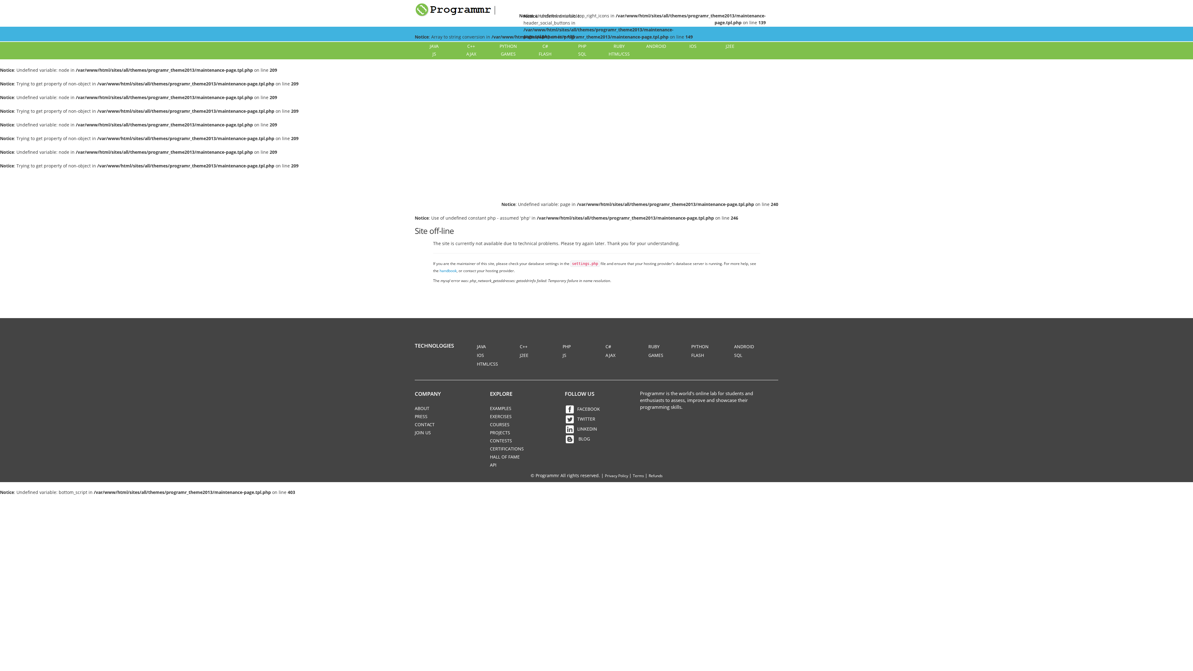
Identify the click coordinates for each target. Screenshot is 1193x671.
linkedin (587, 429)
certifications (507, 449)
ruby (619, 46)
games (508, 54)
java (434, 46)
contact (425, 424)
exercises (501, 416)
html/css (619, 54)
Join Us (423, 433)
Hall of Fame (505, 457)
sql (582, 54)
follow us (579, 393)
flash (545, 54)
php (582, 46)
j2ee (730, 46)
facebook (588, 409)
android (656, 46)
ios (693, 46)
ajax (471, 54)
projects (500, 433)
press (421, 416)
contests (501, 441)
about (422, 408)
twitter (586, 419)
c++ (471, 46)
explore (501, 393)
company (428, 393)
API (493, 465)
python (508, 46)
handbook (448, 270)
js (434, 54)
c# (545, 46)
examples (500, 408)
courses (500, 424)
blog (583, 439)
